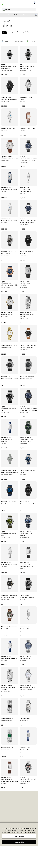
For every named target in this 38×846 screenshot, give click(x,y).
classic (7, 25)
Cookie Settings (19, 836)
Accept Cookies (19, 842)
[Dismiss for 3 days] (35, 14)
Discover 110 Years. (22, 15)
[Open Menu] (3, 4)
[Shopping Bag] (35, 4)
